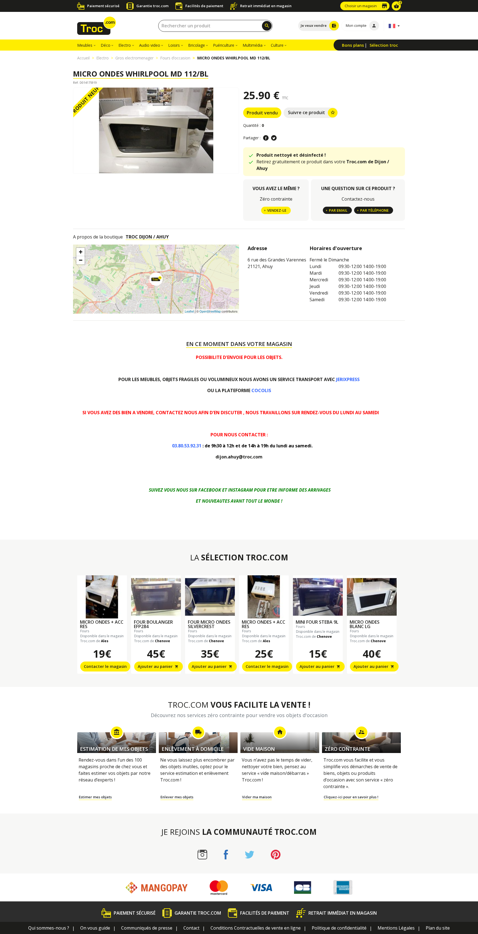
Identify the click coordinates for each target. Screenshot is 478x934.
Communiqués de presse (146, 928)
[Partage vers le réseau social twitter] (274, 138)
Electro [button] (124, 45)
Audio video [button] (149, 45)
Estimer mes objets (95, 796)
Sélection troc (384, 45)
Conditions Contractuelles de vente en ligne (256, 928)
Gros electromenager (134, 58)
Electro (102, 58)
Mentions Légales (396, 928)
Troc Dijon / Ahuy (147, 237)
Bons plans (353, 45)
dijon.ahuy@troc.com (239, 457)
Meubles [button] (84, 45)
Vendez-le (276, 210)
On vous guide (95, 928)
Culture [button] (277, 45)
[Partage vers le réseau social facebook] (266, 138)
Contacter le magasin (105, 666)
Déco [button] (105, 45)
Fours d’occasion (175, 58)
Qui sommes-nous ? (48, 928)
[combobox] (215, 25)
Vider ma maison (257, 796)
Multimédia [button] (253, 45)
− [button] (80, 260)
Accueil (83, 58)
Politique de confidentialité (339, 928)
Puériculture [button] (223, 45)
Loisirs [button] (174, 45)
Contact (191, 928)
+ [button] (80, 251)
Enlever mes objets (176, 796)
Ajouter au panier (158, 666)
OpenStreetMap (210, 311)
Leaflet (189, 311)
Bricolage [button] (196, 45)
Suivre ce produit (311, 112)
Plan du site (438, 928)
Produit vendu (262, 113)
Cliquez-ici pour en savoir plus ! (351, 796)
